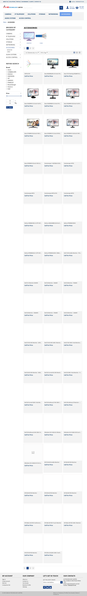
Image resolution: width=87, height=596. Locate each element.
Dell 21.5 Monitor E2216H (31, 283)
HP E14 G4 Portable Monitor (51, 462)
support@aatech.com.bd (73, 584)
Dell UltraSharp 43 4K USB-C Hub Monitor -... (33, 432)
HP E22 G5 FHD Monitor (70, 462)
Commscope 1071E (69, 163)
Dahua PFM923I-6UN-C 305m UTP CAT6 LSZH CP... (52, 253)
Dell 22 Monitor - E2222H (51, 283)
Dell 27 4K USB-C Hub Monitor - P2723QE (72, 342)
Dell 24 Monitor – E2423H (70, 313)
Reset (10, 107)
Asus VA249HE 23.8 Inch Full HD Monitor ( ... (72, 103)
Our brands (24, 1)
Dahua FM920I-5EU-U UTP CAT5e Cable (33, 223)
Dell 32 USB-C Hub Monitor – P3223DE (72, 372)
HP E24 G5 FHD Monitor (70, 493)
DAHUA (10, 74)
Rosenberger (12, 85)
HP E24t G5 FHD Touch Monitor (52, 523)
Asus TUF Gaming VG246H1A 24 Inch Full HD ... (72, 73)
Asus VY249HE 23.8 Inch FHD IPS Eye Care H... (33, 133)
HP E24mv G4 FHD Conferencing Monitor (33, 523)
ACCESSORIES (65, 14)
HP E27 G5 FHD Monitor (30, 552)
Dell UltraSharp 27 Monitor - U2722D (72, 402)
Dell (9, 89)
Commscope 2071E (29, 193)
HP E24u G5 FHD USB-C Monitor (72, 523)
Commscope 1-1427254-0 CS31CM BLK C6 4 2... (52, 163)
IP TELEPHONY (19, 14)
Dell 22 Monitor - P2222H (70, 283)
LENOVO (10, 80)
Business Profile (27, 585)
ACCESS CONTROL (25, 18)
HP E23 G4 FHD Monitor (50, 493)
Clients (31, 1)
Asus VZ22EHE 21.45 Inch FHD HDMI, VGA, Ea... (72, 133)
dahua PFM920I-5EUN (70, 223)
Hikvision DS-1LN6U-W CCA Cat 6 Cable (33, 463)
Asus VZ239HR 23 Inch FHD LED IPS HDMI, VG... (33, 163)
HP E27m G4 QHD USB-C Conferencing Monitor (52, 552)
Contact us (37, 1)
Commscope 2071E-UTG (50, 193)
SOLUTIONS (32, 14)
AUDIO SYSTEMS (10, 18)
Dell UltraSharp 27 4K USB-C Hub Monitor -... (52, 402)
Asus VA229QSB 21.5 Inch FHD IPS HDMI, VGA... (52, 103)
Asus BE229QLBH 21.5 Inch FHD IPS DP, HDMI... (52, 73)
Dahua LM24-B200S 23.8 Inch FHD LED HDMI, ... (52, 223)
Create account (6, 581)
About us (5, 1)
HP (9, 78)
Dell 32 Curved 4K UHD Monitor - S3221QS (52, 372)
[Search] (61, 8)
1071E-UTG (27, 73)
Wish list (4, 583)
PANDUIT (11, 82)
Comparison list (6, 585)
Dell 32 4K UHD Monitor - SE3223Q (33, 372)
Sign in (4, 579)
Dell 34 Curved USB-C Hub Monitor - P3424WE (33, 402)
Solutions (12, 1)
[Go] (61, 582)
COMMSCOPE (12, 72)
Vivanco (10, 87)
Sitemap (25, 587)
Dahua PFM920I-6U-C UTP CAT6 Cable (33, 253)
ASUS (9, 70)
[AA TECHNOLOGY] (13, 6)
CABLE (8, 51)
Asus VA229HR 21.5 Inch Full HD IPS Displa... (33, 103)
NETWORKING (53, 14)
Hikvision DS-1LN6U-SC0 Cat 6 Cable (72, 432)
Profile (18, 1)
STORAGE (42, 14)
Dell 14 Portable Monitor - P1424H (72, 253)
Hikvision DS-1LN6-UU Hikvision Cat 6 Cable (52, 432)
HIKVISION (11, 76)
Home (4, 22)
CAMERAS (8, 14)
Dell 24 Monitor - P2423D (51, 313)
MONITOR (9, 50)
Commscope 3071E (69, 193)
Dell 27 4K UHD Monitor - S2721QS (33, 342)
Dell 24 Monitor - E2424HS (31, 313)
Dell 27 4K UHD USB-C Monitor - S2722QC (52, 342)
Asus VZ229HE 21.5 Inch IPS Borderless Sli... (52, 133)
